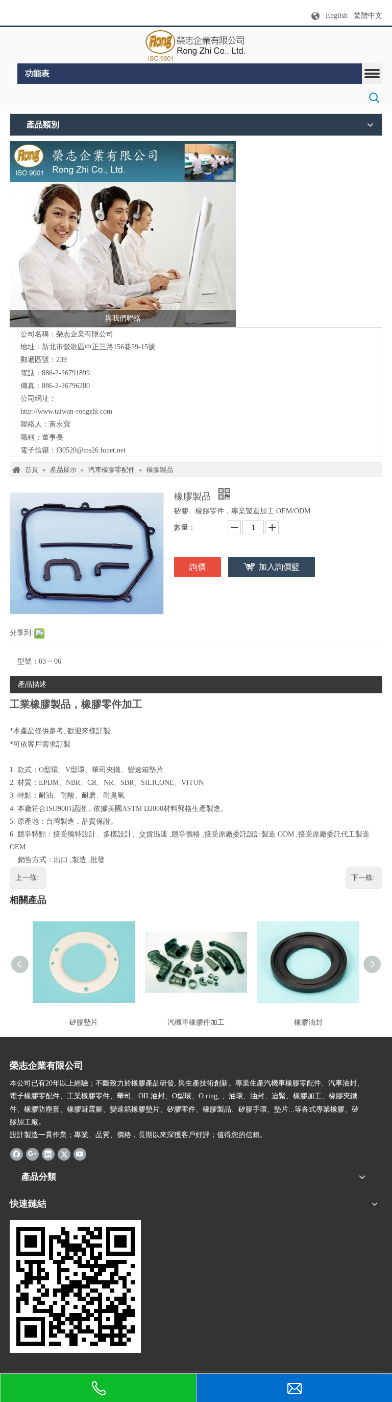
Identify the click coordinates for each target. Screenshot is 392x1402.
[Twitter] (64, 1153)
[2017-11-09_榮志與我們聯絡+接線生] (123, 234)
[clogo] (196, 45)
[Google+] (32, 1153)
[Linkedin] (48, 1153)
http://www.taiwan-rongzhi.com (66, 411)
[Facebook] (16, 1153)
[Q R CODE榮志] (75, 1286)
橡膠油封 (308, 1022)
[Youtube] (80, 1153)
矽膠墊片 (83, 1022)
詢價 (197, 566)
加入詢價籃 (279, 566)
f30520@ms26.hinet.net (91, 450)
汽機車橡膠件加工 (196, 1022)
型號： (28, 661)
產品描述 (32, 684)
